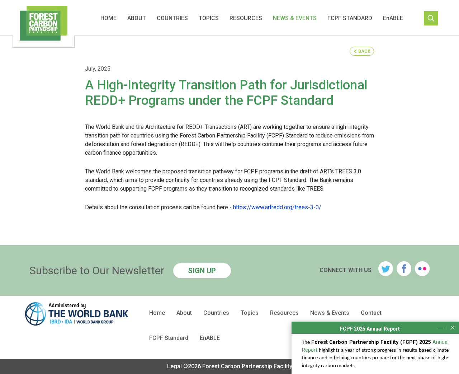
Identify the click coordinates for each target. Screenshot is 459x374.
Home (108, 18)
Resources (246, 18)
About (136, 18)
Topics (209, 18)
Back (364, 51)
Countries (172, 18)
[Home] (44, 24)
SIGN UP (202, 270)
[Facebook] (404, 268)
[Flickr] (422, 268)
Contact (371, 312)
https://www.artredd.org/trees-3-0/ (277, 207)
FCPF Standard (349, 18)
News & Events (295, 18)
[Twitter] (385, 268)
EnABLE (393, 18)
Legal (174, 366)
